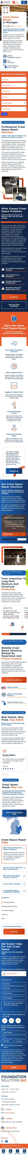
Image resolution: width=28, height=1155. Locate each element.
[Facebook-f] (2, 1141)
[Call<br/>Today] (13, 2)
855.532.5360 (9, 1113)
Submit (4, 114)
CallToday (17, 2)
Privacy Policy (9, 1062)
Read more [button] (5, 766)
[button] (9, 539)
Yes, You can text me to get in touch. (13, 1046)
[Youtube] (6, 1141)
